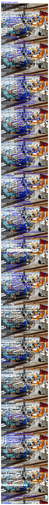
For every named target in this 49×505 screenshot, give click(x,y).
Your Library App (24, 126)
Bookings (10, 175)
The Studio (21, 196)
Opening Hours (23, 229)
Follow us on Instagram (16, 416)
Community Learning (25, 161)
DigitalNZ (21, 145)
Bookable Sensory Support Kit (29, 119)
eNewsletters (22, 246)
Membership (22, 82)
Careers (20, 222)
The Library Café (24, 43)
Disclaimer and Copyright (11, 496)
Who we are (16, 215)
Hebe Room (22, 187)
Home (3, 253)
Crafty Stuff (22, 117)
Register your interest (10, 348)
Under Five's (22, 110)
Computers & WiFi (24, 98)
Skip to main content (9, 2)
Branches (15, 164)
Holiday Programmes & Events (29, 108)
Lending (20, 84)
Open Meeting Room (25, 192)
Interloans (21, 86)
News (19, 243)
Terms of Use (6, 498)
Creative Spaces (18, 199)
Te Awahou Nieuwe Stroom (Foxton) (32, 173)
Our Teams (21, 220)
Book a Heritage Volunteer (28, 150)
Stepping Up (22, 159)
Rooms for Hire (17, 178)
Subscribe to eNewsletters (11, 468)
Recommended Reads (26, 103)
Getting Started (23, 138)
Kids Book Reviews (25, 115)
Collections (21, 91)
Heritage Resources (25, 140)
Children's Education (25, 112)
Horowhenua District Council (18, 437)
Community (16, 46)
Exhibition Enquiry (25, 203)
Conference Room (24, 194)
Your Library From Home (27, 96)
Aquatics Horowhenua (15, 440)
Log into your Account (26, 101)
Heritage (15, 136)
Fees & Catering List (25, 208)
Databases (21, 129)
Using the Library (18, 77)
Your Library (11, 57)
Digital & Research (19, 122)
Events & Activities (14, 55)
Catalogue (21, 79)
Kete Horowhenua (24, 147)
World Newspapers (25, 133)
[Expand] (19, 39)
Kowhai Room (23, 189)
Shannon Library (24, 171)
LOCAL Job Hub (24, 53)
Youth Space (22, 48)
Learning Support (18, 154)
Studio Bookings (24, 201)
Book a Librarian (24, 157)
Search (4, 250)
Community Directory (26, 131)
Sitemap (17, 498)
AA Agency (22, 41)
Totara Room (22, 182)
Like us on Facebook (15, 414)
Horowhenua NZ (13, 442)
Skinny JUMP (22, 94)
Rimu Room (22, 180)
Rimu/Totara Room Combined (29, 185)
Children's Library (19, 105)
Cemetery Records (24, 143)
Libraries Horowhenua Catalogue (20, 435)
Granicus (7, 503)
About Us (10, 210)
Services (14, 39)
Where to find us (18, 224)
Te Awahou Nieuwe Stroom (17, 433)
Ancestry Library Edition (27, 152)
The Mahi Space (23, 50)
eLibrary (20, 124)
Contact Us (16, 213)
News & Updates (18, 241)
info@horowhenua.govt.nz (12, 357)
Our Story (21, 217)
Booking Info (17, 206)
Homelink (21, 89)
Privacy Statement (31, 496)
